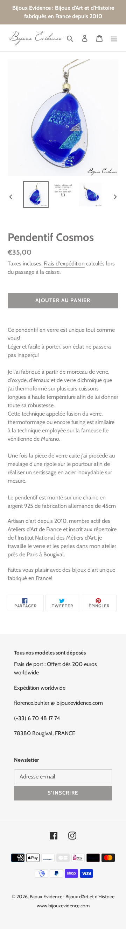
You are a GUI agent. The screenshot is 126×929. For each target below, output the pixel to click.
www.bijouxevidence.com (63, 905)
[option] (35, 195)
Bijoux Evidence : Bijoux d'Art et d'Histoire (72, 896)
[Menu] (114, 38)
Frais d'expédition (64, 263)
